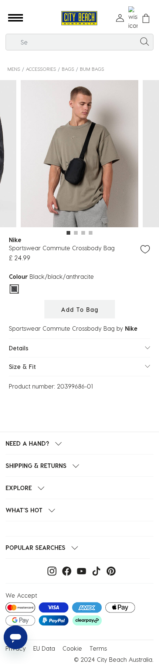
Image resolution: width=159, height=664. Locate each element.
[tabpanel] (79, 155)
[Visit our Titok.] (94, 570)
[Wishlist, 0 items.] (133, 18)
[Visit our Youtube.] (79, 570)
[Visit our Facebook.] (64, 570)
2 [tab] (76, 233)
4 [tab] (90, 233)
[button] (15, 18)
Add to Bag (79, 309)
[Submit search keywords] (144, 41)
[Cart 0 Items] (145, 18)
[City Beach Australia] (79, 18)
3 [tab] (83, 233)
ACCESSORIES (41, 69)
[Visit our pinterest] (109, 570)
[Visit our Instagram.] (50, 570)
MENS (13, 69)
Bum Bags (92, 69)
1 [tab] (68, 233)
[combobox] (79, 42)
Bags (68, 69)
